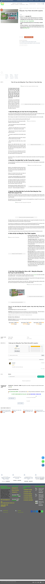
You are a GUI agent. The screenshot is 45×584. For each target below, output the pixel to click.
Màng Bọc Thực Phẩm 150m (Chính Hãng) (17, 478)
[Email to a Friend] (23, 45)
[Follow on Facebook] (32, 511)
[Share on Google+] (26, 45)
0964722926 (33, 394)
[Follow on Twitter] (40, 1)
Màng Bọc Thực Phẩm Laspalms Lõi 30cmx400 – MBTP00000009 (39, 478)
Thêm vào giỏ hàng (28, 37)
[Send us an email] (41, 1)
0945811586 (38, 394)
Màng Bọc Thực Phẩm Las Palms (26, 41)
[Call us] (42, 511)
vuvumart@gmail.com (6, 499)
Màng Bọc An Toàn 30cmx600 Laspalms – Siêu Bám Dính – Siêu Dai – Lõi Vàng (5, 478)
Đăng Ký (27, 4)
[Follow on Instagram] (39, 1)
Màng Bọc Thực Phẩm (32, 8)
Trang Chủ (14, 3)
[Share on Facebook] (20, 45)
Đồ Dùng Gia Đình (26, 8)
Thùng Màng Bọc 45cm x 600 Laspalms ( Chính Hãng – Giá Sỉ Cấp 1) (28, 478)
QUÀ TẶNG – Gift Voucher (15, 4)
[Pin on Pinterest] (25, 45)
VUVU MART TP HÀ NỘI (28, 489)
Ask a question (41, 376)
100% (41, 346)
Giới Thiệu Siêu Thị (22, 4)
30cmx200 (35, 274)
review (20, 14)
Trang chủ (21, 8)
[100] (35, 346)
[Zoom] (2, 72)
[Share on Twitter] (21, 45)
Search (43, 355)
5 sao (29, 346)
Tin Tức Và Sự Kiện (19, 3)
